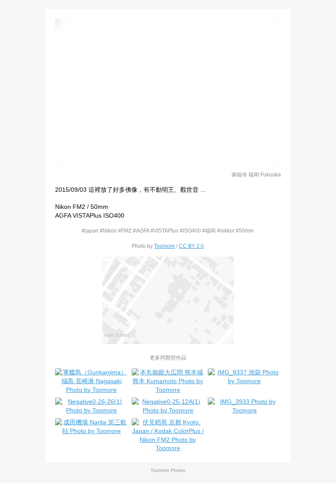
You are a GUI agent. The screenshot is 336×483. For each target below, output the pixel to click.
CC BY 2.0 (191, 246)
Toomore (164, 246)
